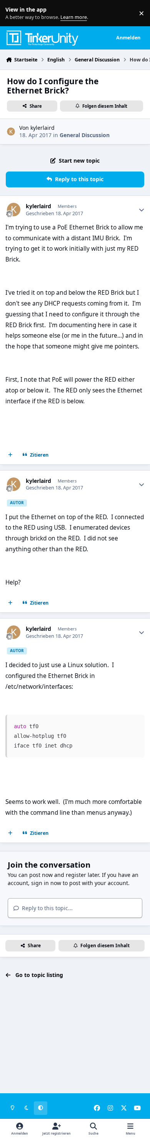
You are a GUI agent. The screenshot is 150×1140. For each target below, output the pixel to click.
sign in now (46, 883)
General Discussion (85, 135)
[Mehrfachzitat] (10, 455)
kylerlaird (42, 127)
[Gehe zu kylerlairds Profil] (11, 131)
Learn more (15, 13)
